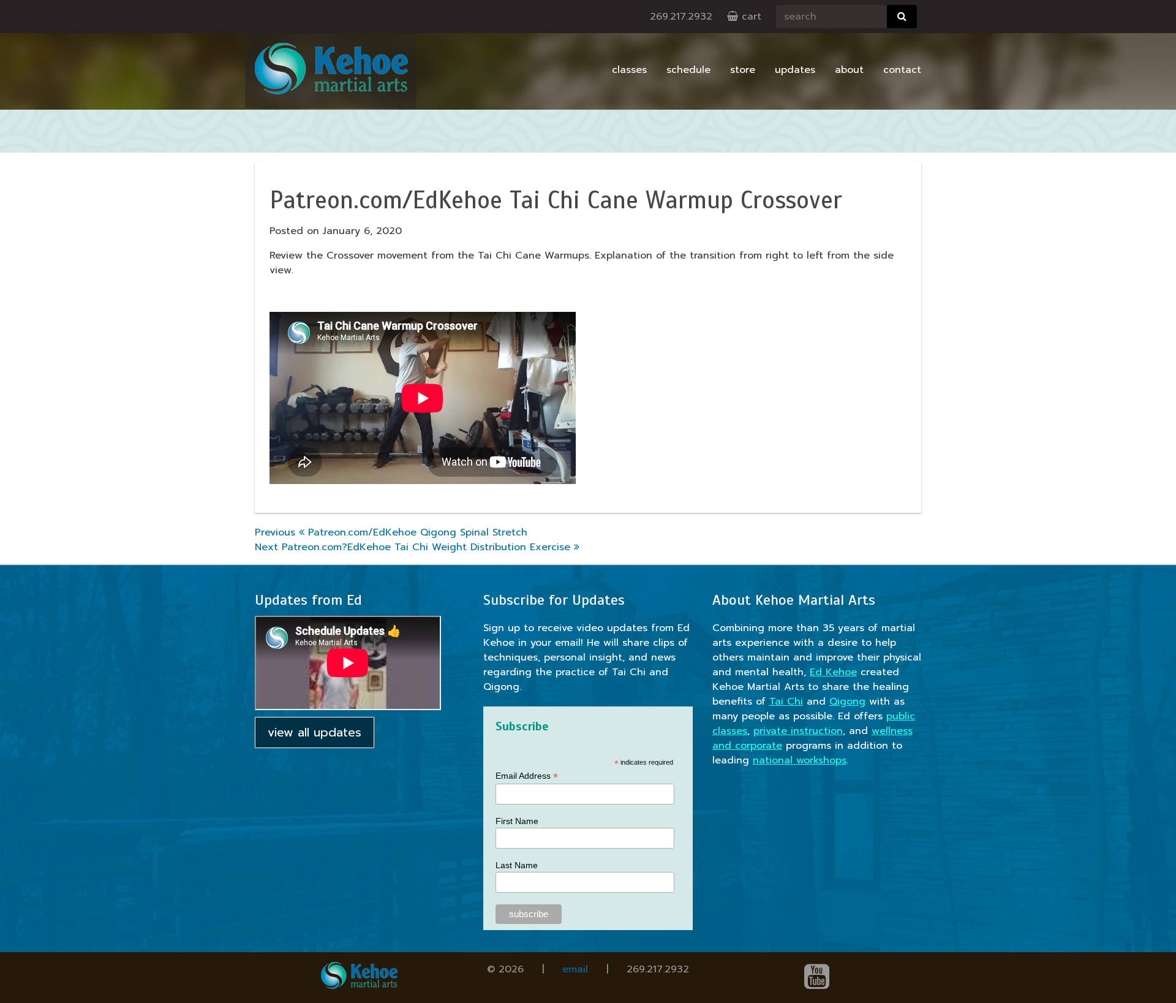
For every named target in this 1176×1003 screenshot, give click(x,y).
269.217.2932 (681, 16)
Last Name (517, 865)
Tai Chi (786, 701)
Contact (902, 69)
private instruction (798, 731)
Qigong (847, 701)
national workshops (799, 760)
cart (749, 16)
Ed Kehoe (833, 672)
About (849, 69)
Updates (795, 69)
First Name (517, 821)
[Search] (902, 16)
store (742, 69)
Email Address (527, 776)
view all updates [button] (314, 732)
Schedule (688, 69)
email (575, 969)
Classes (629, 69)
